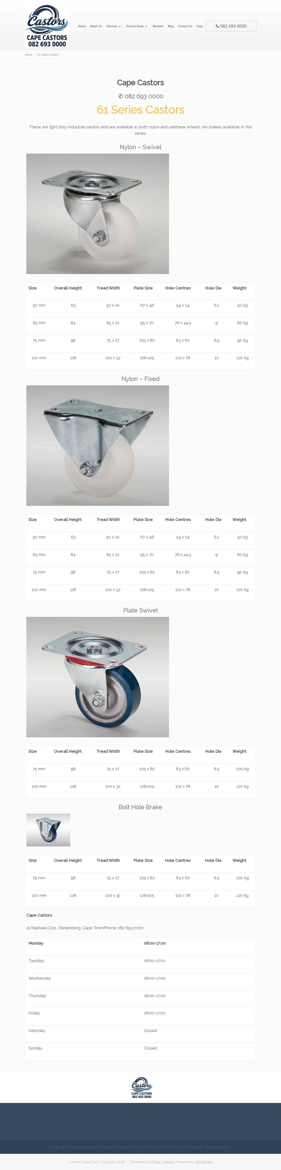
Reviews (158, 26)
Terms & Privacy (217, 1147)
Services (111, 26)
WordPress (204, 1162)
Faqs (200, 26)
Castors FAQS (170, 1147)
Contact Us (185, 26)
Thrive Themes (162, 1162)
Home (82, 26)
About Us (96, 26)
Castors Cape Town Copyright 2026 (96, 1162)
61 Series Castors (140, 109)
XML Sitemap (193, 1147)
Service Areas (135, 26)
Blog (171, 26)
